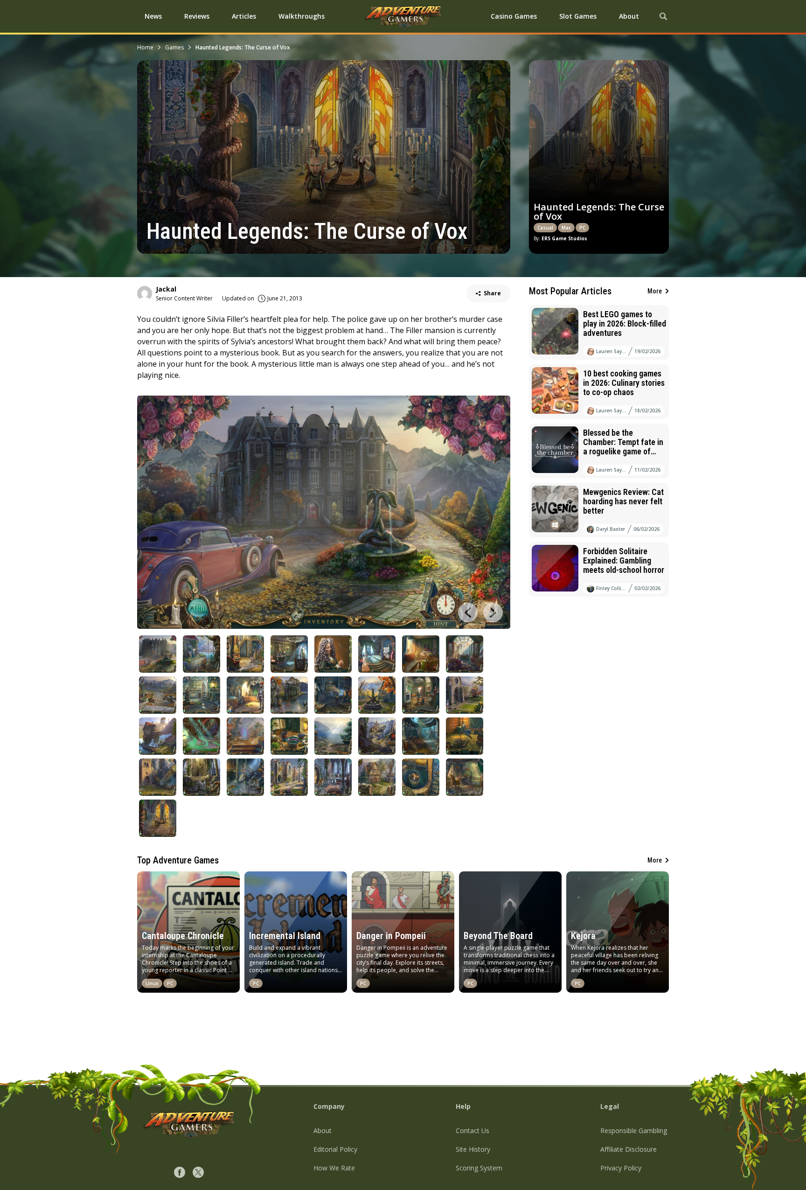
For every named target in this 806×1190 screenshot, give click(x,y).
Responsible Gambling (633, 1130)
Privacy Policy (620, 1167)
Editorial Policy (335, 1149)
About (322, 1130)
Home (145, 47)
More (654, 291)
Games (174, 47)
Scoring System (479, 1167)
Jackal (166, 289)
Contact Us (472, 1130)
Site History (473, 1149)
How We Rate (334, 1167)
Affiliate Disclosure (628, 1149)
